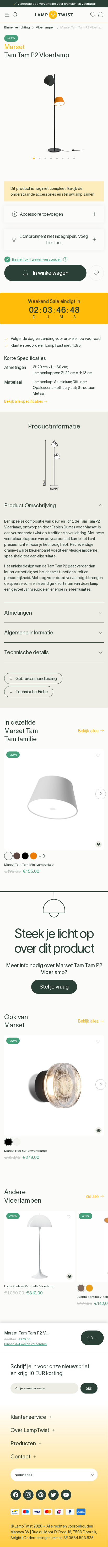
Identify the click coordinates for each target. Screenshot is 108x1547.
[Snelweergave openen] (98, 844)
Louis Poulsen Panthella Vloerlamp (29, 1286)
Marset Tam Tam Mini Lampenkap (28, 864)
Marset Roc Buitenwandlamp (25, 1150)
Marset (14, 46)
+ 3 (42, 856)
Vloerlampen (45, 27)
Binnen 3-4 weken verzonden (25, 1344)
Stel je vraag (54, 987)
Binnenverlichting (17, 27)
